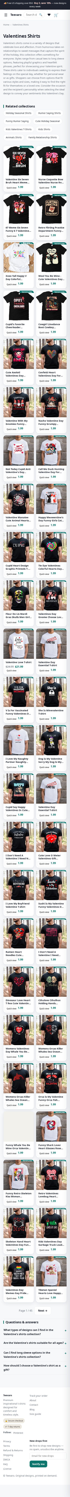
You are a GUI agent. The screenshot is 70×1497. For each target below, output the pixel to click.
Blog (32, 1409)
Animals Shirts (14, 137)
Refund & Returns (13, 1450)
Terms (6, 1445)
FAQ (5, 1464)
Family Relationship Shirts (42, 137)
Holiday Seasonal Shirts (18, 113)
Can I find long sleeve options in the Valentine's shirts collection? (27, 1355)
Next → (42, 1310)
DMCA (6, 1459)
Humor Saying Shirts (49, 113)
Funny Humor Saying (17, 121)
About (33, 1400)
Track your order (39, 1395)
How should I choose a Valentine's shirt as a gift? (32, 1367)
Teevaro (15, 15)
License (7, 1468)
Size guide (35, 1413)
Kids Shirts (44, 129)
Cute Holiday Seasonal (47, 121)
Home (6, 24)
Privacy (7, 1441)
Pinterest (18, 1432)
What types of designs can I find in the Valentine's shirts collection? (28, 1332)
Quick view (11, 187)
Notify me (38, 1464)
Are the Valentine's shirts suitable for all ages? (34, 1343)
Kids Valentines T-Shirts (19, 129)
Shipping (8, 1455)
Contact (34, 1404)
